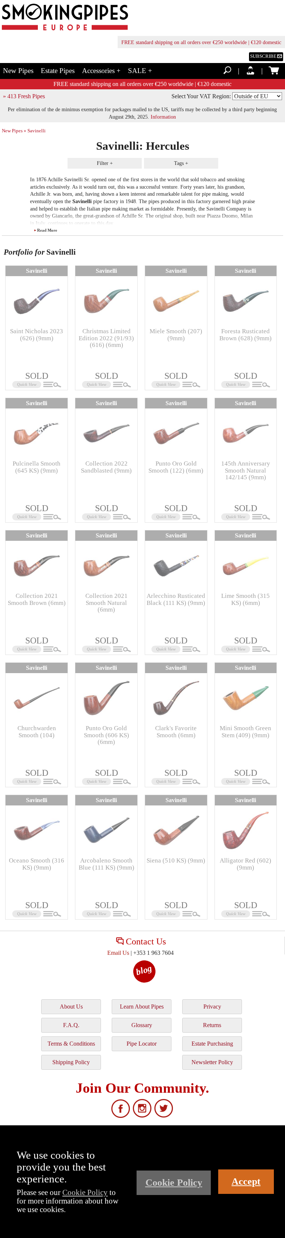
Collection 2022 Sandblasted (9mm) (106, 467)
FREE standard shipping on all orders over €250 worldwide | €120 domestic (201, 42)
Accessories (101, 71)
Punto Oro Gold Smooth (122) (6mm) (175, 467)
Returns (212, 1025)
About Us (71, 1006)
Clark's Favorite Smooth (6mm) (176, 731)
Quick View (26, 384)
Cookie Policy (85, 1192)
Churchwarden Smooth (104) (36, 731)
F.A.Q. (71, 1025)
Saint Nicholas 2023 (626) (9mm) (36, 334)
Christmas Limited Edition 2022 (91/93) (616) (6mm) (106, 338)
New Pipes (18, 71)
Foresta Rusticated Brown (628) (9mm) (245, 334)
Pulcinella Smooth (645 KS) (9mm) (36, 467)
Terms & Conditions (71, 1043)
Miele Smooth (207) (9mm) (176, 334)
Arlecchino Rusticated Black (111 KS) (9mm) (176, 599)
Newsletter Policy (212, 1062)
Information (163, 117)
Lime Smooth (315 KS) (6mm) (245, 599)
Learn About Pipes (142, 1006)
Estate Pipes (58, 71)
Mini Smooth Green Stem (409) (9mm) (245, 731)
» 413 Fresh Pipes (24, 96)
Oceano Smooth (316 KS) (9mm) (36, 864)
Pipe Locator (142, 1043)
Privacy (212, 1006)
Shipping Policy (71, 1062)
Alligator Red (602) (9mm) (245, 864)
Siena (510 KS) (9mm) (176, 860)
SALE (140, 71)
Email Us (118, 953)
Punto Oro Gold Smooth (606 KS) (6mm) (106, 735)
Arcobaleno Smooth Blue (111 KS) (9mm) (106, 864)
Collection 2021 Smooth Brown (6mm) (37, 599)
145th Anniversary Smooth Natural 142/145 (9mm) (245, 470)
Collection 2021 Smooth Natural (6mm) (106, 602)
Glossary (141, 1025)
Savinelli (36, 271)
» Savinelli (35, 130)
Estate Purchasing (212, 1043)
